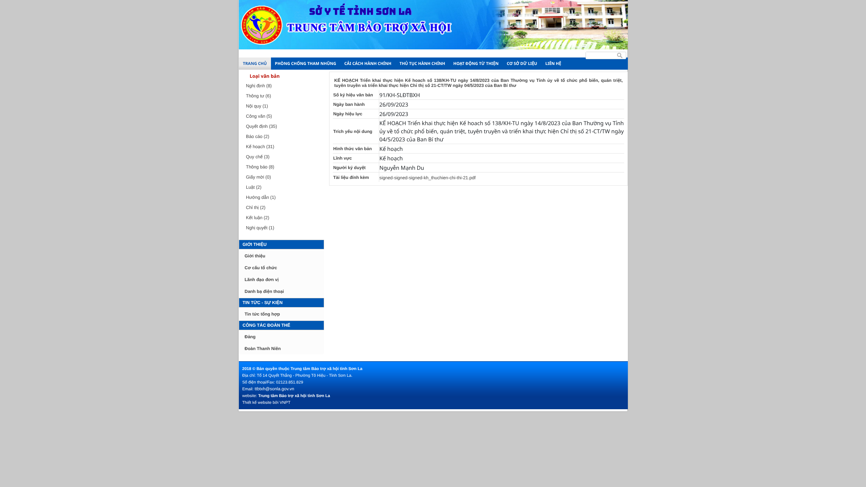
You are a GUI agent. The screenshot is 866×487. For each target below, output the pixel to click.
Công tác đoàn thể (266, 325)
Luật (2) (253, 187)
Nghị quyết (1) (260, 227)
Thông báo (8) (260, 166)
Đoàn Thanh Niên (263, 348)
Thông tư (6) (258, 95)
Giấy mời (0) (258, 177)
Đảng (250, 336)
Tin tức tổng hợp (262, 314)
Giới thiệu (255, 244)
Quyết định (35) (261, 126)
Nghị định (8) (259, 85)
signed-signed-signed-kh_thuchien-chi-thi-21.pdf (428, 177)
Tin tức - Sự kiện (262, 302)
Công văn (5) (259, 116)
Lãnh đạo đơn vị (262, 279)
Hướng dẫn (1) (261, 197)
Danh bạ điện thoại (264, 291)
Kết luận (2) (257, 217)
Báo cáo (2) (257, 136)
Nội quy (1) (257, 106)
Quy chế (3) (258, 156)
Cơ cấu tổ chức (261, 267)
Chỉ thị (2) (256, 207)
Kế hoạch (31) (260, 146)
